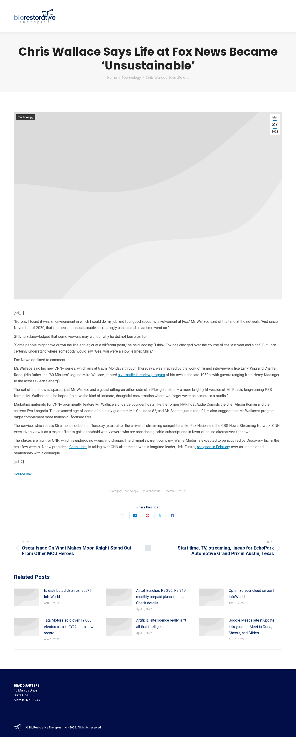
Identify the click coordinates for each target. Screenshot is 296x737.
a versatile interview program (141, 375)
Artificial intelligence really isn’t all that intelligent (161, 623)
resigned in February (213, 447)
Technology (25, 117)
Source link (23, 474)
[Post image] (26, 597)
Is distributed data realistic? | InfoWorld (67, 593)
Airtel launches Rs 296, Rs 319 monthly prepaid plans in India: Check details (161, 596)
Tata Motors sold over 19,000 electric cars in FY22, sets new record (68, 626)
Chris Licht (77, 447)
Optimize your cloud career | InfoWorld (251, 593)
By (152, 491)
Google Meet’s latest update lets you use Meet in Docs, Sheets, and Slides (251, 626)
